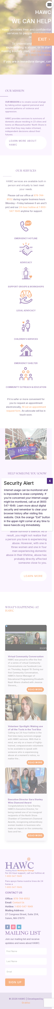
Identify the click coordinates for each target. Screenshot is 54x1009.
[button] (49, 4)
